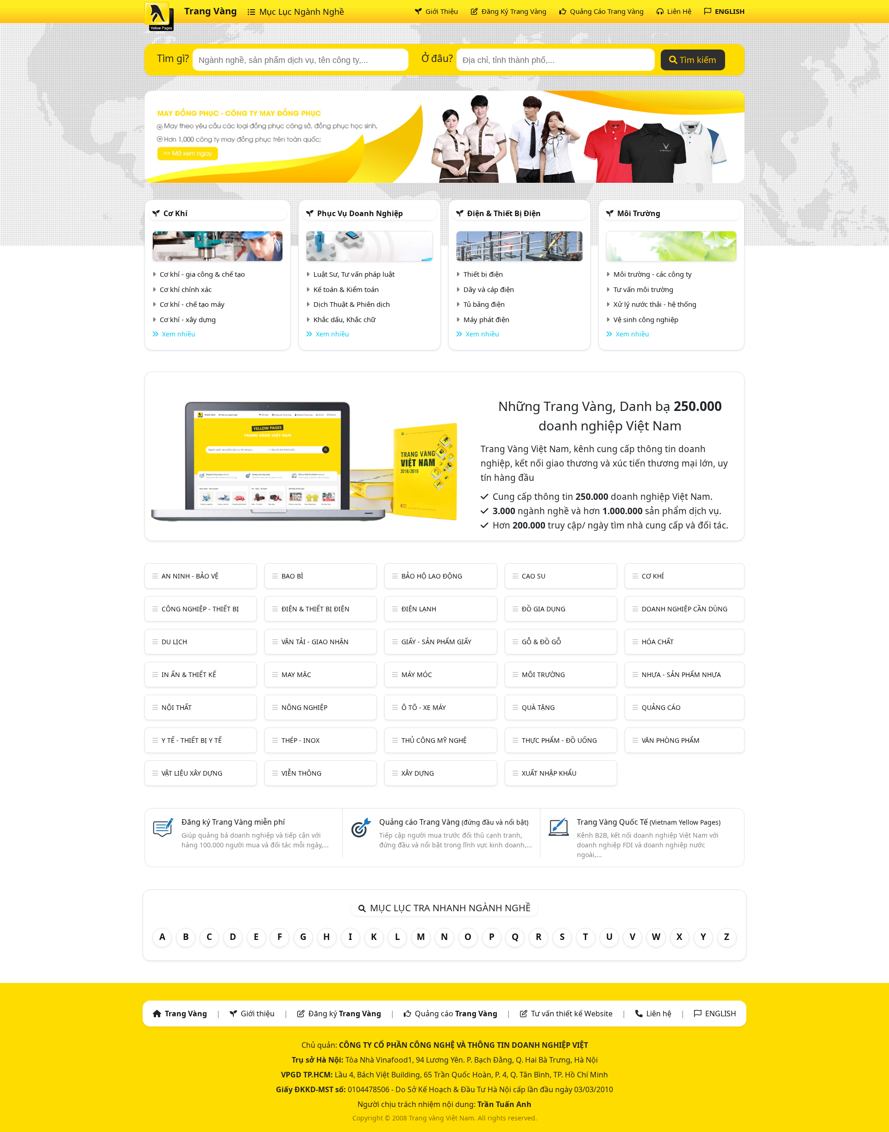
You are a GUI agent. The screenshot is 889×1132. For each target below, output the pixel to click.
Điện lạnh (418, 608)
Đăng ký (344, 1013)
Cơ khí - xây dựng (188, 319)
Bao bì (292, 576)
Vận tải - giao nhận (315, 641)
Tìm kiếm (696, 59)
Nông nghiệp (304, 707)
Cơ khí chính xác (186, 289)
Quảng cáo (661, 707)
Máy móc (416, 674)
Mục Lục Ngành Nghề (300, 11)
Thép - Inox (300, 740)
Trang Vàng (210, 11)
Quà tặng (538, 707)
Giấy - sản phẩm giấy (436, 641)
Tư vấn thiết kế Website (572, 1013)
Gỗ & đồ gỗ (541, 641)
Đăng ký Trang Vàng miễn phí (233, 822)
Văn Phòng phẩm (671, 740)
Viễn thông (301, 773)
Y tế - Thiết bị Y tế (192, 740)
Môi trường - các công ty (653, 274)
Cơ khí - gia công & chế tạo (202, 274)
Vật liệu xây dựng (192, 773)
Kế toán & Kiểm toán (346, 289)
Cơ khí (175, 213)
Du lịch (174, 641)
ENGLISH (729, 11)
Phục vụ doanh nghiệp (360, 213)
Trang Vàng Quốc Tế (648, 822)
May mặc (296, 674)
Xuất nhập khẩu (549, 773)
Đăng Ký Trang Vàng (513, 11)
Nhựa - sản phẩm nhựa (681, 674)
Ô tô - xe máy (423, 707)
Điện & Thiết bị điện (504, 213)
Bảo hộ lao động (431, 576)
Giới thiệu (258, 1013)
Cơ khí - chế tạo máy (192, 304)
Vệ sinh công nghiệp (646, 319)
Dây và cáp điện (488, 289)
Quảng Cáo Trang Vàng (606, 11)
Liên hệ (658, 1013)
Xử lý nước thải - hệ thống (655, 304)
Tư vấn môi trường (643, 289)
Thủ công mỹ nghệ (434, 740)
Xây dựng (417, 773)
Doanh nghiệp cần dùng (684, 608)
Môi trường (638, 213)
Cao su (533, 576)
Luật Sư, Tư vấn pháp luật (353, 274)
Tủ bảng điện (484, 304)
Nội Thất (177, 707)
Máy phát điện (486, 319)
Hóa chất (658, 641)
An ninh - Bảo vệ (190, 576)
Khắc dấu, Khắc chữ (344, 319)
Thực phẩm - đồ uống (559, 740)
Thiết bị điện (483, 274)
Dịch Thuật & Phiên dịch (351, 304)
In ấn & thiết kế (189, 674)
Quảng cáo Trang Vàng (453, 822)
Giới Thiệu (441, 11)
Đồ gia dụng (543, 608)
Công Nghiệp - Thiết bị (200, 608)
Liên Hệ (678, 11)
